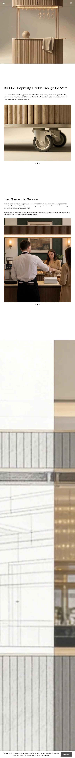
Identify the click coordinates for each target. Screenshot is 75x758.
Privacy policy (45, 755)
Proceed (66, 754)
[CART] (71, 3)
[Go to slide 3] (39, 163)
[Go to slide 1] (35, 163)
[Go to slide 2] (37, 163)
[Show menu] (4, 2)
